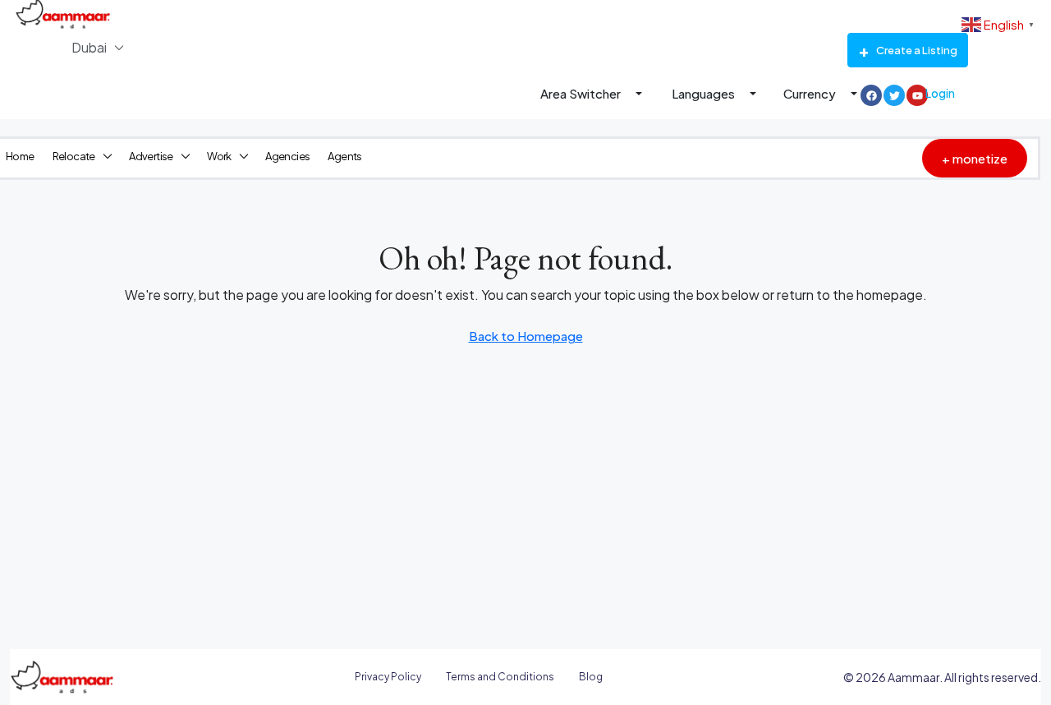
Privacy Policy (388, 676)
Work (219, 156)
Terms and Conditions (500, 676)
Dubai (89, 47)
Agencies (287, 156)
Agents (344, 156)
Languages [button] (704, 93)
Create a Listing (916, 50)
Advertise (151, 156)
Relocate (74, 156)
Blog (591, 676)
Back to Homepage (526, 335)
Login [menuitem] (940, 92)
